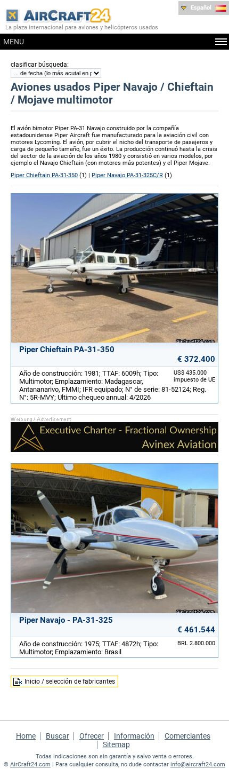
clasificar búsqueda (39, 64)
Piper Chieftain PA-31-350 (44, 175)
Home (26, 736)
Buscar (57, 736)
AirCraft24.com (30, 764)
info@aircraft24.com (197, 764)
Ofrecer (91, 736)
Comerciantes (187, 736)
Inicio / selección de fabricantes (69, 681)
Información (134, 736)
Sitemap (116, 744)
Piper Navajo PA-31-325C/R (127, 175)
